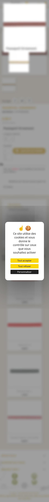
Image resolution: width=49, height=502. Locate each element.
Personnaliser (24, 271)
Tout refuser (24, 266)
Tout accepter (24, 260)
